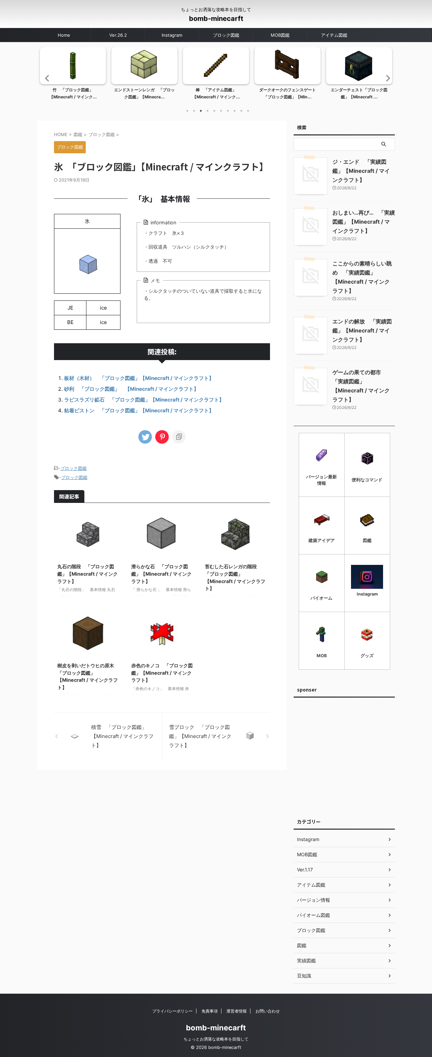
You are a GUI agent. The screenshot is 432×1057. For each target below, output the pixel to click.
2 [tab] (194, 110)
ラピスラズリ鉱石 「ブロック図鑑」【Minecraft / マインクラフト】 (144, 399)
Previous (46, 78)
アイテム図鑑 (334, 35)
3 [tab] (200, 110)
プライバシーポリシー (172, 1011)
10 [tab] (248, 110)
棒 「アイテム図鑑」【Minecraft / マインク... (216, 93)
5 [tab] (214, 110)
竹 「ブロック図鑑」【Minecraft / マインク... (73, 93)
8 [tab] (234, 110)
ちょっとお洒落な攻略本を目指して (216, 1039)
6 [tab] (221, 110)
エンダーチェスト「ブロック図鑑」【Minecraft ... (359, 93)
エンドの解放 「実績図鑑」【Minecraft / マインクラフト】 (362, 330)
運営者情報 (236, 1011)
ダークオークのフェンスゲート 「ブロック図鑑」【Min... (289, 93)
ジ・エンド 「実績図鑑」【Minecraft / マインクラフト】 (361, 170)
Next (386, 78)
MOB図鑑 (280, 35)
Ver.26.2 (118, 35)
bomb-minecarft (216, 18)
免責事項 (209, 1011)
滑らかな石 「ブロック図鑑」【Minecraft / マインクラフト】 (161, 574)
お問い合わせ (267, 1011)
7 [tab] (227, 110)
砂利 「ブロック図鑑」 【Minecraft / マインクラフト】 (131, 389)
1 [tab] (187, 110)
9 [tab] (241, 110)
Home (64, 35)
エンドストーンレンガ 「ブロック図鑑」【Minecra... (144, 93)
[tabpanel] (73, 75)
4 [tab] (207, 110)
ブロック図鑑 (226, 35)
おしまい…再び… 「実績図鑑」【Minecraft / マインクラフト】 (363, 221)
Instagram (172, 35)
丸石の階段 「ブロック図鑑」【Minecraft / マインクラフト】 (87, 574)
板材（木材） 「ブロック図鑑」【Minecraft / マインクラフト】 (139, 378)
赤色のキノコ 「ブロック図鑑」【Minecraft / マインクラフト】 (162, 673)
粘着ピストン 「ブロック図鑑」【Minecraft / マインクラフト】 (139, 410)
